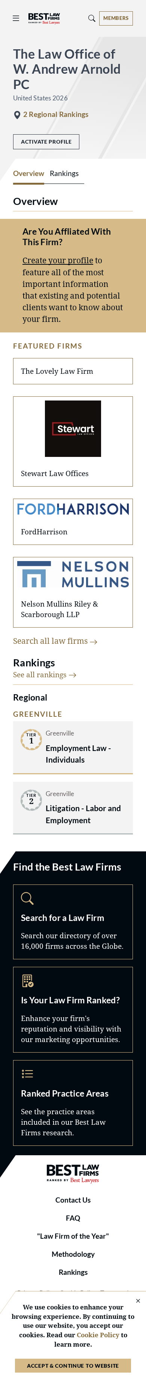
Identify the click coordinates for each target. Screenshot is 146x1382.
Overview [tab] (28, 173)
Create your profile (57, 260)
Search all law (51, 641)
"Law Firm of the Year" (73, 1236)
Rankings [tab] (64, 173)
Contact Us (73, 1200)
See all (41, 674)
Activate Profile (46, 141)
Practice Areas (73, 1102)
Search (73, 922)
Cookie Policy (98, 1334)
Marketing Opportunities (73, 1009)
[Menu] (16, 18)
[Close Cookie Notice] (133, 1301)
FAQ (73, 1218)
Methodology (73, 1254)
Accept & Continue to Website (73, 1365)
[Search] (92, 18)
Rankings (73, 1272)
